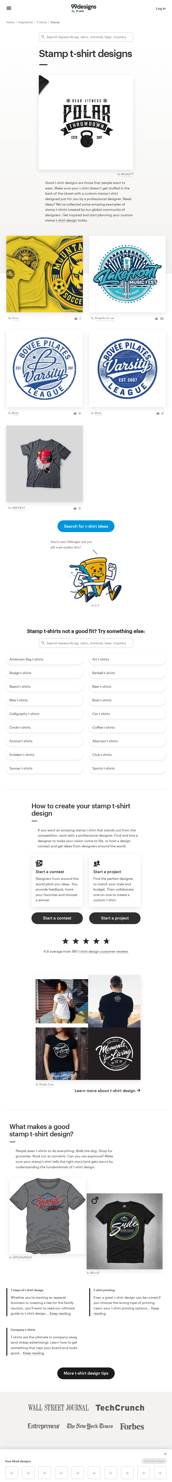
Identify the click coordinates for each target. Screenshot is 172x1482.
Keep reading (60, 1313)
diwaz (15, 318)
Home (10, 22)
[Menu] (9, 8)
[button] (165, 1454)
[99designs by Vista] (84, 8)
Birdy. (15, 413)
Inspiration (26, 22)
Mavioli (94, 1273)
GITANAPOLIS (22, 1257)
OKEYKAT (18, 508)
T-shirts (42, 22)
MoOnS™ (127, 174)
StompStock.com (104, 318)
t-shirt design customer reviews (103, 951)
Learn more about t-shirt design (105, 1090)
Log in (161, 8)
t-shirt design (66, 220)
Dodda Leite (46, 1084)
